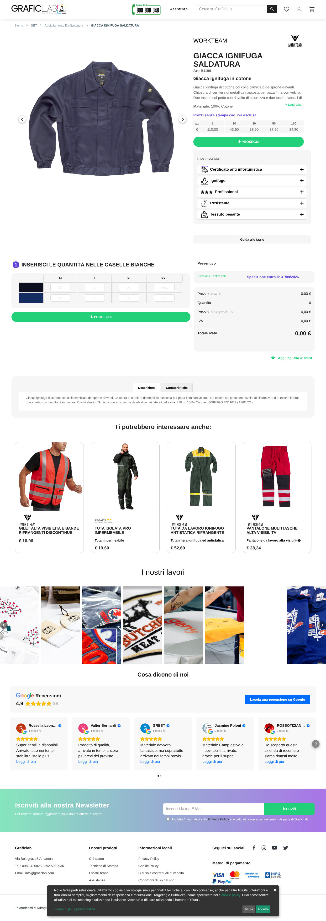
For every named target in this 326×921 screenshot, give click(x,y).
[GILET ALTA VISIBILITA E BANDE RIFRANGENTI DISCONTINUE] (49, 476)
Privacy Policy (218, 819)
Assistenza (179, 9)
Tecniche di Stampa (103, 866)
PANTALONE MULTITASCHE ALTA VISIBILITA (272, 530)
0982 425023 (32, 866)
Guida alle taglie (252, 239)
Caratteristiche (177, 388)
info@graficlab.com (39, 873)
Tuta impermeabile (109, 540)
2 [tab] (106, 197)
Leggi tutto (294, 104)
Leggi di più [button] (26, 762)
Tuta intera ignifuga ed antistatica (197, 540)
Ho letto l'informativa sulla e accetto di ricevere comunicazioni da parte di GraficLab (240, 819)
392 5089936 (54, 866)
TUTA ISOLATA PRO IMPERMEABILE (113, 530)
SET (33, 25)
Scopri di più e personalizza (74, 909)
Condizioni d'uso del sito (156, 880)
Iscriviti (289, 808)
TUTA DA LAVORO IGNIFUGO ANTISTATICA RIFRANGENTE (197, 530)
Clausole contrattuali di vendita (161, 873)
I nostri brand (99, 873)
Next (182, 119)
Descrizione (147, 388)
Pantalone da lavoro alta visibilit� (274, 540)
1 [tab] (98, 197)
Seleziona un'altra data (212, 276)
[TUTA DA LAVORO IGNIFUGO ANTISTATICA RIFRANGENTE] (201, 476)
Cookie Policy (148, 866)
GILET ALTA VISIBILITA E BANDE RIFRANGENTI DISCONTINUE (49, 530)
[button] (4, 625)
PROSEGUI (250, 142)
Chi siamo (96, 859)
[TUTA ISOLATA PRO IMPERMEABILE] (125, 476)
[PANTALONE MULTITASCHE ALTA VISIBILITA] (277, 476)
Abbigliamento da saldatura (63, 25)
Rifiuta (248, 909)
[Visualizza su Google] (21, 728)
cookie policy (230, 895)
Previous (22, 119)
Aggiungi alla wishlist (294, 358)
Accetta (263, 909)
